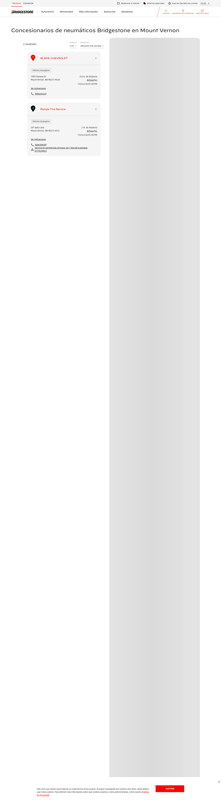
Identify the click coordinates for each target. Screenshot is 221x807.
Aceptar (170, 788)
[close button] (219, 782)
